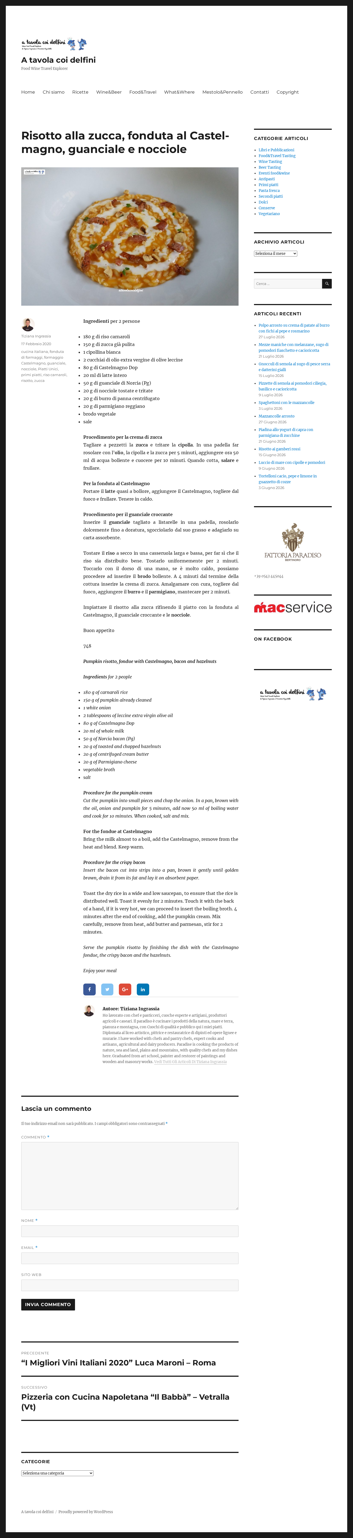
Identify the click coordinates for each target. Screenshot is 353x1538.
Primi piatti (268, 185)
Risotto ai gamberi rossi (279, 449)
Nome (29, 1220)
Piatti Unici (48, 369)
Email (29, 1247)
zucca (39, 380)
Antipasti (267, 179)
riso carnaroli (54, 374)
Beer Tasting (270, 167)
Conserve (267, 208)
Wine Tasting (270, 161)
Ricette (80, 92)
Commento (35, 1137)
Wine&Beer (109, 92)
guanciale (56, 363)
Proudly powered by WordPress (85, 1512)
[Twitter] (107, 990)
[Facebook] (89, 990)
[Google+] (125, 990)
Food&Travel (142, 92)
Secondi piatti (271, 196)
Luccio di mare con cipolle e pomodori (292, 462)
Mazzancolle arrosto (277, 416)
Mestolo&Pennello (222, 92)
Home (28, 92)
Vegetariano (269, 214)
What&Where (179, 92)
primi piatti (31, 374)
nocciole (28, 369)
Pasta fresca (269, 190)
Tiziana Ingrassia (36, 336)
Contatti (259, 92)
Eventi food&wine (274, 173)
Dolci (263, 202)
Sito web (31, 1274)
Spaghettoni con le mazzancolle (286, 402)
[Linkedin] (143, 990)
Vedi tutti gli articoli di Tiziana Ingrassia (190, 1061)
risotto (27, 380)
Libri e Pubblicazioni (276, 150)
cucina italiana (34, 351)
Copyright (288, 92)
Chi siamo (54, 92)
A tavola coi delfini (58, 60)
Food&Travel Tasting (277, 156)
